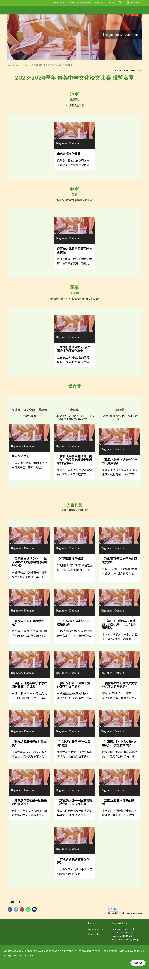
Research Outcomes (80, 2)
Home (9, 65)
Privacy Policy (96, 929)
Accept (138, 962)
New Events (60, 2)
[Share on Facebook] (9, 909)
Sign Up (99, 2)
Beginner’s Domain (23, 65)
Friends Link (95, 934)
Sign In (110, 2)
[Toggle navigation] (145, 10)
